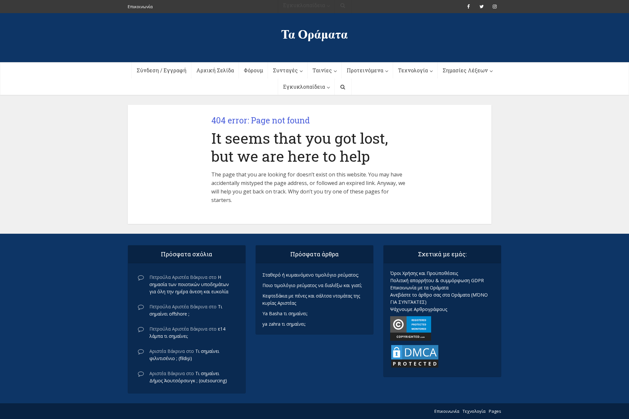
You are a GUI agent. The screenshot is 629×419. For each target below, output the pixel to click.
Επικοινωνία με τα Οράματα (419, 287)
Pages (495, 411)
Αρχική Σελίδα (215, 70)
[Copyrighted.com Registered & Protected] (410, 328)
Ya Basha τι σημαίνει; (285, 313)
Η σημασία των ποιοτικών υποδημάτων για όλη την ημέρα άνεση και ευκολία (189, 284)
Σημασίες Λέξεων (465, 70)
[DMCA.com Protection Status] (414, 356)
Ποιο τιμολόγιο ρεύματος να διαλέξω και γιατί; (312, 285)
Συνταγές (285, 70)
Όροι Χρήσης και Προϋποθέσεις (424, 273)
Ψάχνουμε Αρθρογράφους (418, 309)
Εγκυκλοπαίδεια (304, 86)
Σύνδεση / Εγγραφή (161, 70)
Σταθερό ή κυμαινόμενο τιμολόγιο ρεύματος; (310, 275)
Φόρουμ (253, 70)
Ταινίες (322, 70)
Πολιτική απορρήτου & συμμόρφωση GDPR (437, 280)
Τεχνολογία (413, 70)
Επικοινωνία (446, 411)
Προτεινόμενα (365, 70)
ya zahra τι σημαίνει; (284, 324)
